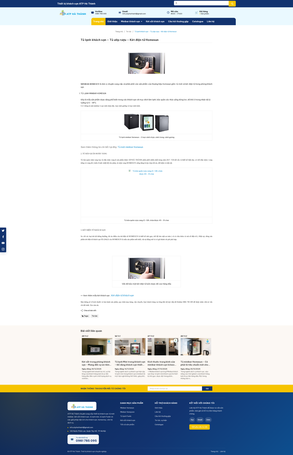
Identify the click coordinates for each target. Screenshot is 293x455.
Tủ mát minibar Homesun (131, 147)
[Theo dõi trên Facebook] (3, 237)
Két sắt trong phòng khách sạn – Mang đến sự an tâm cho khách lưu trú (96, 363)
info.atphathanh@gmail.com (81, 427)
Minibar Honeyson (127, 412)
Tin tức (94, 316)
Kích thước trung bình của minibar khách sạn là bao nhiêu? (161, 363)
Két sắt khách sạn (155, 21)
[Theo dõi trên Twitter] (3, 231)
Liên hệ (210, 21)
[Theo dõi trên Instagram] (3, 249)
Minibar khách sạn (130, 21)
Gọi (192, 420)
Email (200, 420)
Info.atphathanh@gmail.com (134, 14)
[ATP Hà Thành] (82, 406)
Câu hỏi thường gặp (178, 21)
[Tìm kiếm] (232, 4)
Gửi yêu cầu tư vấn (200, 427)
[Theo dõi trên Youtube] (3, 243)
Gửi (207, 389)
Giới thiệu (112, 21)
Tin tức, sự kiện (161, 420)
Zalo (208, 420)
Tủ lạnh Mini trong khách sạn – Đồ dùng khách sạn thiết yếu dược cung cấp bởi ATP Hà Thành (130, 363)
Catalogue (197, 21)
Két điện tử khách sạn (122, 295)
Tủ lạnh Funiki (125, 416)
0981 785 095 (100, 14)
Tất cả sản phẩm (127, 424)
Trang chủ (98, 21)
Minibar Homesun (127, 408)
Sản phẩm (204, 14)
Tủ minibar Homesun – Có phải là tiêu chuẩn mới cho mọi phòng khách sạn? (194, 363)
